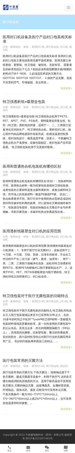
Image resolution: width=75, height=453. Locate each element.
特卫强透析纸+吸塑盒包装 (24, 101)
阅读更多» (66, 88)
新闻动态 (15, 46)
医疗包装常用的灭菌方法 (23, 360)
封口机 (64, 46)
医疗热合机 (52, 46)
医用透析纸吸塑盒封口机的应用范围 (32, 231)
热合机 (64, 365)
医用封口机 (38, 46)
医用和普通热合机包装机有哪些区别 (32, 166)
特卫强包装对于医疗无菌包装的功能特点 (35, 296)
